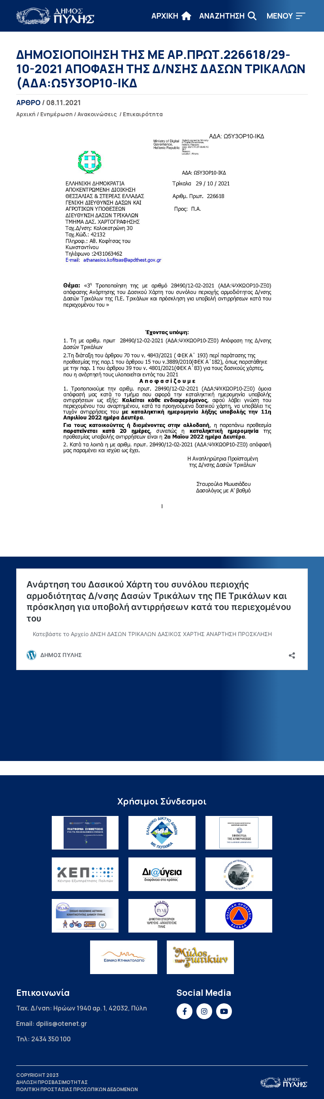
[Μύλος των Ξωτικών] (200, 957)
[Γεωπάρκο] (239, 874)
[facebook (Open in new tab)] (184, 1011)
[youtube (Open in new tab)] (224, 1011)
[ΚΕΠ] (85, 874)
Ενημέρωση (56, 114)
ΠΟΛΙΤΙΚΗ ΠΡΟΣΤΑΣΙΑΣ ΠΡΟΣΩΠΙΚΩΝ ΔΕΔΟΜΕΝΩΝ (77, 1089)
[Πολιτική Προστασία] (239, 916)
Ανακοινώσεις (97, 114)
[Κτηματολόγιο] (123, 957)
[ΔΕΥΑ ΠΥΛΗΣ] (162, 916)
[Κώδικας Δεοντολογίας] (239, 833)
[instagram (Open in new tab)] (204, 1011)
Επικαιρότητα (143, 114)
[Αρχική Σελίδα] (55, 16)
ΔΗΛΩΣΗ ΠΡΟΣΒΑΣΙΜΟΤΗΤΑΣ (52, 1082)
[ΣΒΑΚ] (85, 916)
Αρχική (26, 114)
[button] (286, 16)
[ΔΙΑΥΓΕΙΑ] (162, 874)
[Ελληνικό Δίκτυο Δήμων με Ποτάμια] (162, 833)
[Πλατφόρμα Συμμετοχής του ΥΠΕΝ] (85, 833)
